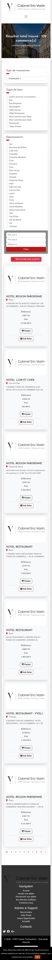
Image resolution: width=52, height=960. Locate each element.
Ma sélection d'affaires (26, 900)
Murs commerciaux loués (20, 120)
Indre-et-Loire (15, 187)
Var (10, 223)
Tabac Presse (15, 126)
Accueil (26, 891)
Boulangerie (14, 107)
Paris (11, 200)
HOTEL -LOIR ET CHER (20, 380)
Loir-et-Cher (14, 190)
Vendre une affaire (26, 894)
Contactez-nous (26, 903)
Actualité (26, 921)
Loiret (11, 193)
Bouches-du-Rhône (18, 147)
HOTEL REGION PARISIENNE (24, 296)
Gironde (12, 177)
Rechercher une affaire (26, 897)
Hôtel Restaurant (16, 113)
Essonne (13, 164)
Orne (11, 197)
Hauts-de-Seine (16, 180)
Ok (37, 957)
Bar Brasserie (15, 103)
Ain (10, 144)
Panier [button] (27, 331)
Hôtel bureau (15, 110)
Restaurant (14, 123)
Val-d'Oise (13, 216)
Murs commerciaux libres (20, 116)
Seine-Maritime (16, 207)
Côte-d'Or (13, 151)
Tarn (11, 213)
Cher (11, 161)
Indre (11, 184)
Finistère (13, 174)
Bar (10, 100)
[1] (7, 852)
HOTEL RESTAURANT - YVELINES (27, 713)
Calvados (13, 154)
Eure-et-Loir (14, 170)
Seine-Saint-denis (17, 210)
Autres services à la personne (22, 97)
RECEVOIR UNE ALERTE (27, 259)
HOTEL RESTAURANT (19, 547)
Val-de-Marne (15, 220)
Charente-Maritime (17, 157)
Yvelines (13, 226)
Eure (11, 167)
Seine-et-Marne (16, 203)
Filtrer (26, 249)
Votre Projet (26, 915)
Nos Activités (26, 912)
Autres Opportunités (26, 918)
